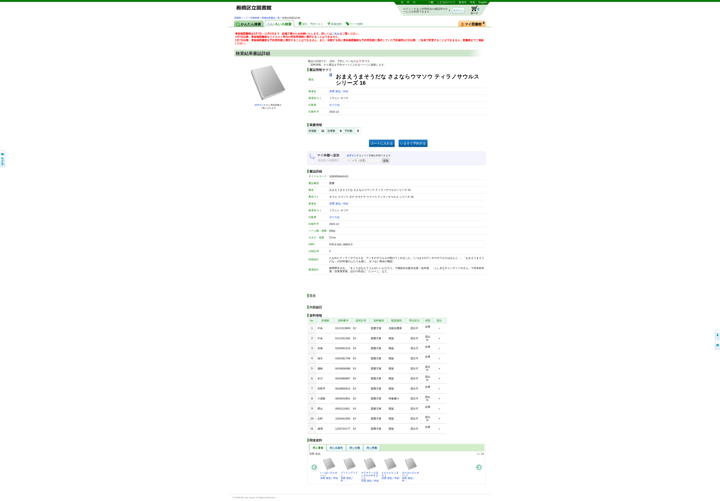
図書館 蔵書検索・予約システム (274, 8)
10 (482, 453)
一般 (431, 2)
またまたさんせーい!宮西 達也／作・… (410, 476)
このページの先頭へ (717, 334)
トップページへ (717, 345)
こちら (336, 33)
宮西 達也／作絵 (338, 91)
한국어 (462, 2)
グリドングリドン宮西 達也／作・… (349, 476)
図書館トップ (241, 17)
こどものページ (446, 2)
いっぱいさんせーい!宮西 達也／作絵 (329, 475)
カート (474, 11)
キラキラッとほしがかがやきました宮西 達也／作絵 (370, 476)
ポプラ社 (334, 104)
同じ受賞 (372, 447)
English (482, 2)
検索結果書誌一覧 (271, 17)
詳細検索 (254, 17)
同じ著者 (318, 447)
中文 (472, 2)
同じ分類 (355, 447)
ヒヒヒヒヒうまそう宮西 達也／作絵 (390, 475)
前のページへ (3, 158)
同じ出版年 (336, 447)
